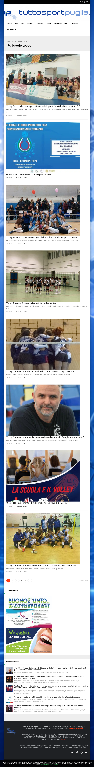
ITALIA (66, 24)
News (15, 41)
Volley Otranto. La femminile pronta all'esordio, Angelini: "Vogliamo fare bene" (45, 437)
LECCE (48, 24)
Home (9, 24)
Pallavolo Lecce (24, 41)
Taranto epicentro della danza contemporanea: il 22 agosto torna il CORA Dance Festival (48, 706)
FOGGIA (40, 24)
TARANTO (58, 24)
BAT (22, 24)
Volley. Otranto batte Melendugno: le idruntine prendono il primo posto (41, 237)
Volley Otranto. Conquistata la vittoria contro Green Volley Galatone (40, 371)
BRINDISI (30, 24)
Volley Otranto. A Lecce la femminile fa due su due (31, 303)
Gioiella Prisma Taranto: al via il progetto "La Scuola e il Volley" (37, 503)
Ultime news (12, 661)
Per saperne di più (46, 765)
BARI (16, 24)
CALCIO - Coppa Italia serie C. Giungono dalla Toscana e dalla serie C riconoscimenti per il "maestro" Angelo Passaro (50, 669)
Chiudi (56, 765)
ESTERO (75, 24)
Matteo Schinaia (76, 728)
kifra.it (64, 739)
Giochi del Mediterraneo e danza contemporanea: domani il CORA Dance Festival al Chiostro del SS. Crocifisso (49, 677)
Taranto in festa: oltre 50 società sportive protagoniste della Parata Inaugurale (48, 697)
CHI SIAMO (11, 30)
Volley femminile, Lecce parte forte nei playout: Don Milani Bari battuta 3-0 (43, 106)
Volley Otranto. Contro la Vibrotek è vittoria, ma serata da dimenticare (41, 565)
